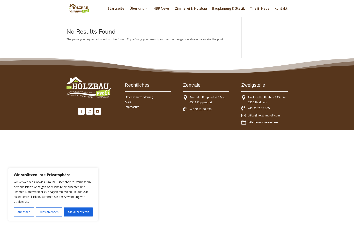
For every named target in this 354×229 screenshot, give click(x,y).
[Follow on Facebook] (81, 111)
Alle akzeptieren (78, 212)
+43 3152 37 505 (259, 108)
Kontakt (281, 9)
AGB (128, 102)
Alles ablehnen (49, 212)
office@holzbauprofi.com (264, 115)
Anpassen (23, 212)
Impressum (132, 106)
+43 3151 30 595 (200, 109)
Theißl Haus (259, 9)
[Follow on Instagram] (89, 111)
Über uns (137, 9)
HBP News (161, 9)
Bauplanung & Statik (228, 9)
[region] (53, 194)
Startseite (116, 9)
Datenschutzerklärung (139, 97)
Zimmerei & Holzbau (191, 9)
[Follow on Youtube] (97, 111)
